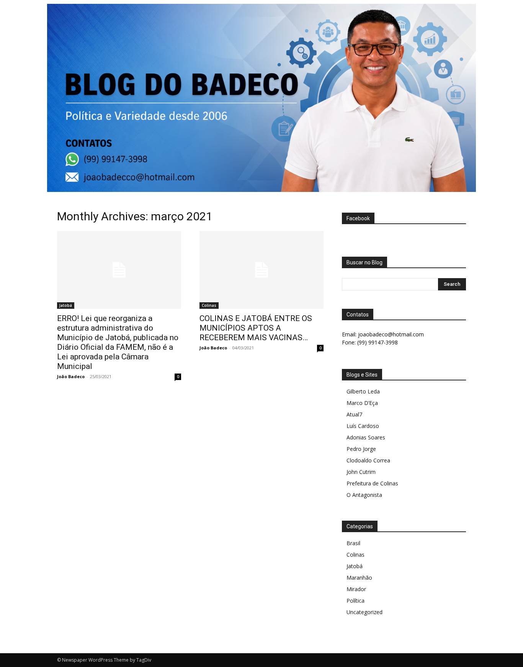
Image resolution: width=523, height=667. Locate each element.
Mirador (356, 589)
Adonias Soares (365, 437)
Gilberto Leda (363, 391)
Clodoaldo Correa (368, 460)
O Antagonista (364, 494)
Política (355, 600)
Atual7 (354, 414)
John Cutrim (361, 471)
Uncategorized (364, 612)
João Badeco (71, 376)
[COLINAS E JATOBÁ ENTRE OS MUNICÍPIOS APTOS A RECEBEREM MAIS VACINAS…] (261, 270)
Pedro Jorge (361, 448)
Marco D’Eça (362, 402)
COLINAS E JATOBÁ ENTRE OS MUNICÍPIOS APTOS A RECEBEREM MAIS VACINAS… (255, 328)
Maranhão (359, 577)
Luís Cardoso (362, 425)
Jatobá (65, 305)
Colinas (209, 305)
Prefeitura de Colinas (372, 483)
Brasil (353, 543)
